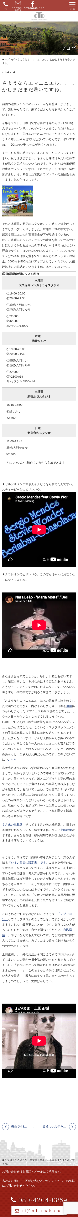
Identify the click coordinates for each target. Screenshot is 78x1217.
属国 (69, 706)
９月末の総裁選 (12, 824)
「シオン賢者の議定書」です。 (28, 862)
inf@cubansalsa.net (18, 8)
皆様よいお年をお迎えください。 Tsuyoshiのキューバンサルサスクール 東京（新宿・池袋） (59, 1126)
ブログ (11, 59)
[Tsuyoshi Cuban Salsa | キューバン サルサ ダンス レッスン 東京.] (3, 59)
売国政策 (66, 830)
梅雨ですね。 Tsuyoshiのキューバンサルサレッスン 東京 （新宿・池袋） (23, 1126)
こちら (12, 759)
